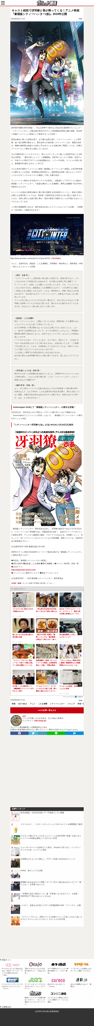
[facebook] (19, 733)
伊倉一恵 (81, 704)
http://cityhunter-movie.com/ (23, 570)
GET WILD (22, 704)
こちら (44, 727)
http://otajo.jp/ (40, 721)
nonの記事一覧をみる (47, 710)
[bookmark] (74, 733)
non (80, 19)
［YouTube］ (56, 258)
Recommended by (69, 696)
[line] (56, 733)
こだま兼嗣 (42, 704)
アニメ (32, 704)
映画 (13, 704)
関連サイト (6, 960)
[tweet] (33, 733)
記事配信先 (6, 1007)
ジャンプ (71, 704)
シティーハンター (57, 704)
